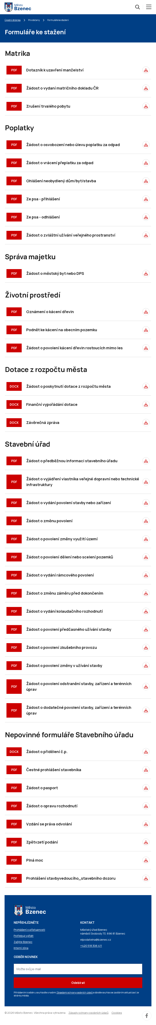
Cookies (116, 1013)
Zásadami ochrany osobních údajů (75, 992)
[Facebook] (146, 1015)
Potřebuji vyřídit (23, 936)
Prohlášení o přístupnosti (29, 929)
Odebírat (78, 983)
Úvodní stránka (13, 20)
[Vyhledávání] (137, 7)
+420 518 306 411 (91, 945)
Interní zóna (21, 948)
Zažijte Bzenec (23, 942)
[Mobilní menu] (148, 7)
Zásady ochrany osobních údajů (88, 1013)
